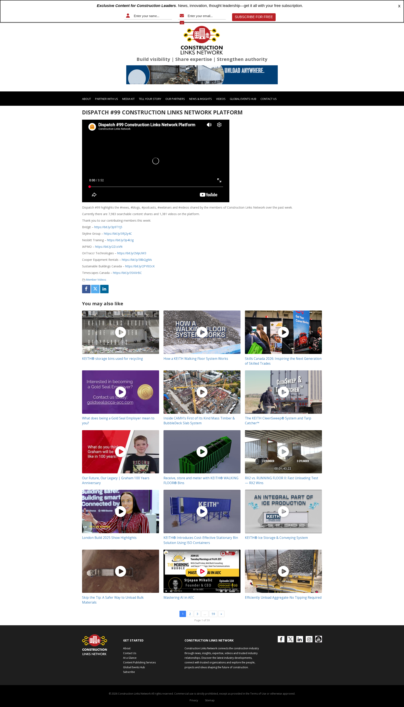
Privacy (194, 700)
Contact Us (268, 99)
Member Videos (96, 279)
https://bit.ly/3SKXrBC (127, 273)
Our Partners (175, 99)
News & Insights (200, 99)
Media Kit (128, 99)
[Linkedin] (104, 289)
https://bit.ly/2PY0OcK (140, 266)
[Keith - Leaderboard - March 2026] (202, 74)
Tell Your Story (150, 99)
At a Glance (130, 658)
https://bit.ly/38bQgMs (137, 260)
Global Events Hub (243, 99)
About (86, 99)
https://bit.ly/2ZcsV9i (108, 247)
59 (213, 614)
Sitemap (210, 700)
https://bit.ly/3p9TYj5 (108, 227)
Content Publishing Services (139, 662)
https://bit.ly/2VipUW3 (131, 253)
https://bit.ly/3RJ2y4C (118, 234)
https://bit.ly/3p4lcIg (120, 240)
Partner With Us (106, 99)
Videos (221, 99)
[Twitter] (95, 289)
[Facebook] (86, 289)
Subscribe (129, 672)
